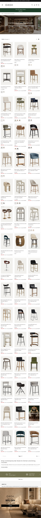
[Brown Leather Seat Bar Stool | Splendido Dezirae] (20, 315)
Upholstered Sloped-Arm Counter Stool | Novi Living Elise (20, 197)
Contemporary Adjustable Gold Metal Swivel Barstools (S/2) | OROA (6, 225)
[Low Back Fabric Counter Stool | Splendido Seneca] (7, 389)
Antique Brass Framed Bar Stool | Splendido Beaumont (34, 350)
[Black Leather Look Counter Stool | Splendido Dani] (20, 364)
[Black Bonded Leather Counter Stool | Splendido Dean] (20, 413)
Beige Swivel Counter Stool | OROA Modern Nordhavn (33, 197)
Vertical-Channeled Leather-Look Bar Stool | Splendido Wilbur (34, 87)
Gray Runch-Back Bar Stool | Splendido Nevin (33, 276)
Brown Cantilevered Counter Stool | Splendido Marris (33, 448)
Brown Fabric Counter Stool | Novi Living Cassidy (20, 224)
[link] (8, 456)
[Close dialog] (40, 489)
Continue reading (4, 467)
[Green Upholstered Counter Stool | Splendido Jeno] (34, 364)
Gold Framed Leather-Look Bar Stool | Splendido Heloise (20, 114)
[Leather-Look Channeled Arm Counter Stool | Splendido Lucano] (20, 131)
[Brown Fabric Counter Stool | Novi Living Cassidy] (20, 214)
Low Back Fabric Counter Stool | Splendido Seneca (6, 399)
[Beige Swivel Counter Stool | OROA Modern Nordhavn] (34, 187)
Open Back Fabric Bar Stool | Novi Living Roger (7, 251)
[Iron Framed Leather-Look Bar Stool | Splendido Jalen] (7, 131)
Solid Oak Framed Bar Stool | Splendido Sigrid (6, 325)
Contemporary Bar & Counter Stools (9, 13)
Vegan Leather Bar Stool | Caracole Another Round (32, 251)
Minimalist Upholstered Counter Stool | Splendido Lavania (6, 423)
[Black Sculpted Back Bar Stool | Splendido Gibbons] (7, 290)
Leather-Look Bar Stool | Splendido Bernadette (32, 114)
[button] (38, 5)
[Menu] (2, 5)
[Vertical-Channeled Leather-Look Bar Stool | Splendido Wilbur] (34, 77)
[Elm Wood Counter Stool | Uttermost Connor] (20, 241)
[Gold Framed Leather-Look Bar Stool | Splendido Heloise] (20, 104)
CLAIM (10, 505)
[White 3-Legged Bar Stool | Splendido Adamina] (7, 339)
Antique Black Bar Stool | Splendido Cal (32, 325)
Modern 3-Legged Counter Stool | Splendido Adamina (20, 87)
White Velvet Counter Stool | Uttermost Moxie (20, 60)
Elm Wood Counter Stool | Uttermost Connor (19, 251)
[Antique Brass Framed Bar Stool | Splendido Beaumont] (34, 339)
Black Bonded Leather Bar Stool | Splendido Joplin (20, 300)
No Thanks (10, 509)
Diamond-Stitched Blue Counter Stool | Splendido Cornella (34, 170)
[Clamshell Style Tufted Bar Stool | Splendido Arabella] (20, 339)
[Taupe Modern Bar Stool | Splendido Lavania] (20, 266)
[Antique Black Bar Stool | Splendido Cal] (34, 315)
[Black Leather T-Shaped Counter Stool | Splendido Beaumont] (20, 160)
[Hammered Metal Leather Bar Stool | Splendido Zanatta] (7, 50)
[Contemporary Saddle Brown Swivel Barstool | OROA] (7, 266)
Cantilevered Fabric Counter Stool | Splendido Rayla (6, 114)
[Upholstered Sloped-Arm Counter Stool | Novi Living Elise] (20, 187)
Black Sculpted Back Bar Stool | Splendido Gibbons (6, 300)
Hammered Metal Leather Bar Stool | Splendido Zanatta (6, 60)
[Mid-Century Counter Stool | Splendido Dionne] (7, 160)
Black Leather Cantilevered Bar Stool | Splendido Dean (33, 300)
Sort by (3, 39)
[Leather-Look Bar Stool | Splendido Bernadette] (34, 104)
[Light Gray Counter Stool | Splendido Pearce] (7, 438)
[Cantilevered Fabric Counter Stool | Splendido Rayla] (7, 104)
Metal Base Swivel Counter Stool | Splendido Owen (20, 399)
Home (2, 13)
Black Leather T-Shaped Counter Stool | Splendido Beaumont (20, 170)
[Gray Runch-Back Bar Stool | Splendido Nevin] (34, 266)
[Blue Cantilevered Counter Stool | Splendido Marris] (20, 438)
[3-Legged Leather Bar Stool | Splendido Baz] (7, 187)
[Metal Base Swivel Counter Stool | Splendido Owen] (20, 389)
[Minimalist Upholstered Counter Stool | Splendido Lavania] (7, 413)
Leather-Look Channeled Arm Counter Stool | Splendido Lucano (20, 142)
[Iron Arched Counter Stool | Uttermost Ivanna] (7, 77)
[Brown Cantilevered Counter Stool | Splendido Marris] (34, 438)
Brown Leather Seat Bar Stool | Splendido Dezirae (20, 325)
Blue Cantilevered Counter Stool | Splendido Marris (20, 448)
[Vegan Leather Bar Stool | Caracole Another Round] (34, 241)
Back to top (20, 479)
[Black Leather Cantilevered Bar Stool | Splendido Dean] (34, 290)
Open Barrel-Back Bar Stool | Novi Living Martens (34, 224)
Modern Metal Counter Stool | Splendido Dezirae (33, 141)
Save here (20, 10)
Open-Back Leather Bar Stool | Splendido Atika (6, 374)
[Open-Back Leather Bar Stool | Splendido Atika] (7, 364)
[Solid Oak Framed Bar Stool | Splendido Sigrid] (7, 315)
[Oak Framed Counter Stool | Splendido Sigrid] (34, 413)
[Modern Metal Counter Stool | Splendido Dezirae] (34, 131)
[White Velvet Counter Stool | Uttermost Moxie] (20, 50)
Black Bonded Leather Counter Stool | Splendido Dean (20, 423)
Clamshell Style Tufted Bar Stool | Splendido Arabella (20, 350)
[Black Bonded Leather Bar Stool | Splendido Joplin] (20, 290)
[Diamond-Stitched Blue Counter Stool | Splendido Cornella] (34, 160)
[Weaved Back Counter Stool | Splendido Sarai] (34, 389)
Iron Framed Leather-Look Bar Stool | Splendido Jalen (6, 141)
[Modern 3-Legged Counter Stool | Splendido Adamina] (20, 77)
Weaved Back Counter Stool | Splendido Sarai (33, 399)
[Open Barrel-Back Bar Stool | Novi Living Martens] (34, 214)
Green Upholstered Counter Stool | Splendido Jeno (33, 374)
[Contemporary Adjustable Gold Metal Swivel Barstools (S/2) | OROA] (7, 214)
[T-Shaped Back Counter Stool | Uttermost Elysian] (34, 50)
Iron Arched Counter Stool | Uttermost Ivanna (6, 87)
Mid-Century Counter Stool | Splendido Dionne (6, 170)
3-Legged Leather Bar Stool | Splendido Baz (6, 197)
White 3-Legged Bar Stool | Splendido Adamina (5, 350)
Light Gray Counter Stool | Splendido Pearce (5, 448)
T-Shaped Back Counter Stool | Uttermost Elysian (33, 60)
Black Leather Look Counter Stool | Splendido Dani (20, 374)
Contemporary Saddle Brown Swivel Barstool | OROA (6, 276)
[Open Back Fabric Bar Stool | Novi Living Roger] (7, 241)
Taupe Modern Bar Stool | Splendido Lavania (19, 276)
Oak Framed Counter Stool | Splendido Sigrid (33, 423)
